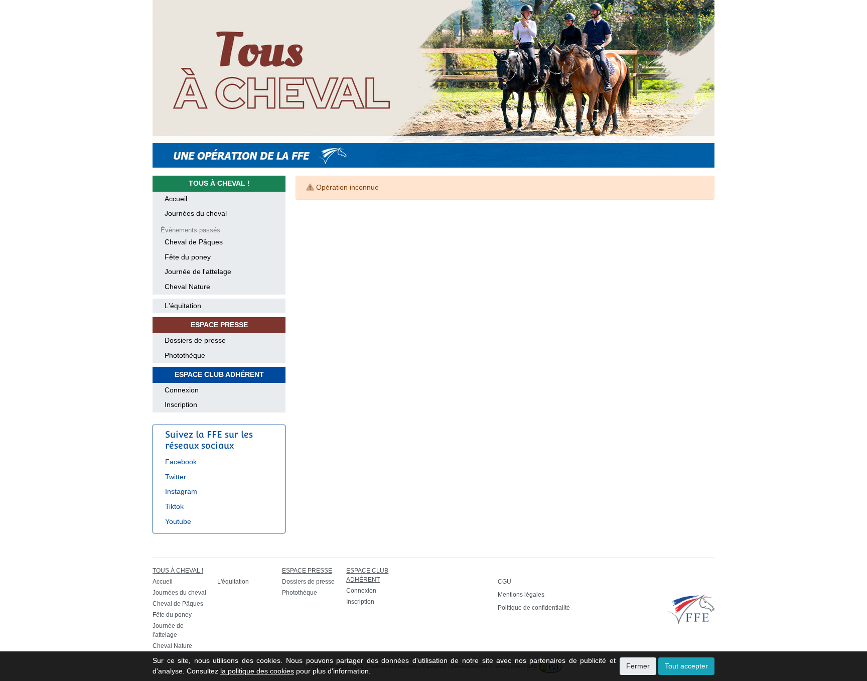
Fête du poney (188, 257)
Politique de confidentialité (534, 607)
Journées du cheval (196, 213)
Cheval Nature (187, 287)
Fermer (638, 666)
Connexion (182, 390)
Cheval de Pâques (194, 242)
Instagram (181, 491)
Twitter (175, 477)
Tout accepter (686, 666)
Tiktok (174, 506)
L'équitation (183, 306)
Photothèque (185, 355)
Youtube (178, 521)
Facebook (181, 462)
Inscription (181, 404)
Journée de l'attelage (198, 271)
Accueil (176, 199)
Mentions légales (521, 594)
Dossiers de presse (195, 340)
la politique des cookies (257, 671)
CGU (504, 581)
